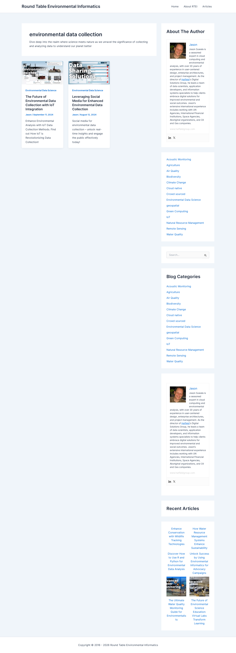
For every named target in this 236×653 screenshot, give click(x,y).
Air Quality (172, 170)
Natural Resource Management (185, 222)
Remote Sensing (176, 228)
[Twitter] (174, 137)
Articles (207, 6)
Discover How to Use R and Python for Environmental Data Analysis (176, 561)
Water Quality (174, 234)
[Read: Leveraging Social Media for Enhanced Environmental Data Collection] (89, 72)
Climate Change (176, 182)
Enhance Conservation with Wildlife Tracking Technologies (176, 536)
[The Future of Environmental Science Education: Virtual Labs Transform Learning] (199, 586)
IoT (168, 217)
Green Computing (177, 211)
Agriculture (173, 165)
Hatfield (185, 79)
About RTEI (190, 6)
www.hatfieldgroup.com (182, 129)
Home (175, 6)
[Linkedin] (169, 137)
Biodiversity (173, 176)
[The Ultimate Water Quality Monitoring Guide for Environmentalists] (176, 586)
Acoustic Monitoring (178, 159)
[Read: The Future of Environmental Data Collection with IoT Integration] (42, 72)
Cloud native (174, 188)
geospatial (172, 205)
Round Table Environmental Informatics (61, 6)
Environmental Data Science (41, 90)
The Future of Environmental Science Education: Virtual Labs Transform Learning (199, 612)
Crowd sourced (175, 194)
